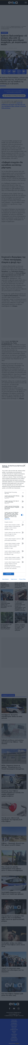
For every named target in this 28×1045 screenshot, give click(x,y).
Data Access (14, 579)
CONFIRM (8, 573)
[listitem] (14, 493)
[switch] (22, 496)
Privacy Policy (22, 579)
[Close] (25, 466)
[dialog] (14, 522)
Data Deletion (5, 579)
